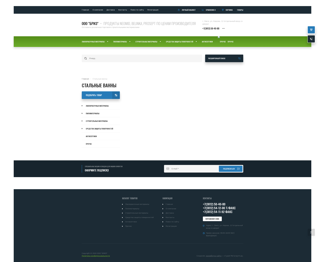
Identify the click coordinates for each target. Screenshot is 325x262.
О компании (98, 10)
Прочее (89, 143)
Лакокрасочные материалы (97, 105)
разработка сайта (213, 256)
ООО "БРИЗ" (90, 23)
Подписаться (229, 168)
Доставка (111, 10)
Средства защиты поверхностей (99, 128)
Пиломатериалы (92, 113)
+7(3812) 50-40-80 (210, 28)
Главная (85, 10)
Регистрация (152, 10)
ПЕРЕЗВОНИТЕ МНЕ (212, 218)
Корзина (229, 10)
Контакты (122, 10)
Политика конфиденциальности (96, 256)
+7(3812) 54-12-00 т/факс (219, 208)
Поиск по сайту (137, 10)
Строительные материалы (97, 121)
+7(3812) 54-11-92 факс (217, 211)
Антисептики (91, 136)
